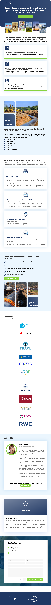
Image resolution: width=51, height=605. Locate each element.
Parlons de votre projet (25, 16)
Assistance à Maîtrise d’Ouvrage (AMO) (16, 219)
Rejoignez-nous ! (25, 485)
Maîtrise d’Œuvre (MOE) (12, 176)
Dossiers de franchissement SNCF (14, 237)
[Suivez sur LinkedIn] (15, 599)
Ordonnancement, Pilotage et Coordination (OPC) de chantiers (22, 199)
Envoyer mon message (35, 579)
